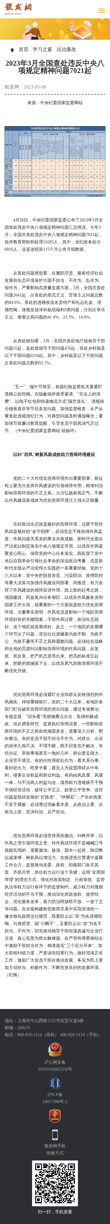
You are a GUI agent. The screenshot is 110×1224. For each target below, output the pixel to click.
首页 (23, 49)
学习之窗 (42, 49)
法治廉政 (66, 49)
